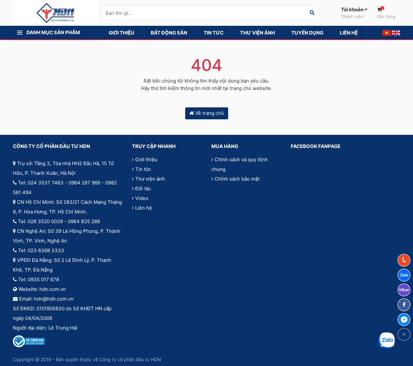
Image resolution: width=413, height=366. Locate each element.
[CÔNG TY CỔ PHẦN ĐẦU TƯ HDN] (55, 12)
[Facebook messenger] (404, 319)
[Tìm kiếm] (312, 13)
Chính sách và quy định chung (239, 164)
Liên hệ (143, 208)
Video (141, 198)
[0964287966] (404, 260)
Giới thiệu (146, 159)
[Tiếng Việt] (386, 32)
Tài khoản (353, 12)
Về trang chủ (209, 113)
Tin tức (143, 169)
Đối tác (143, 188)
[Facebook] (404, 305)
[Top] (404, 334)
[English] (396, 32)
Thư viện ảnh (150, 179)
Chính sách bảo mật (237, 179)
